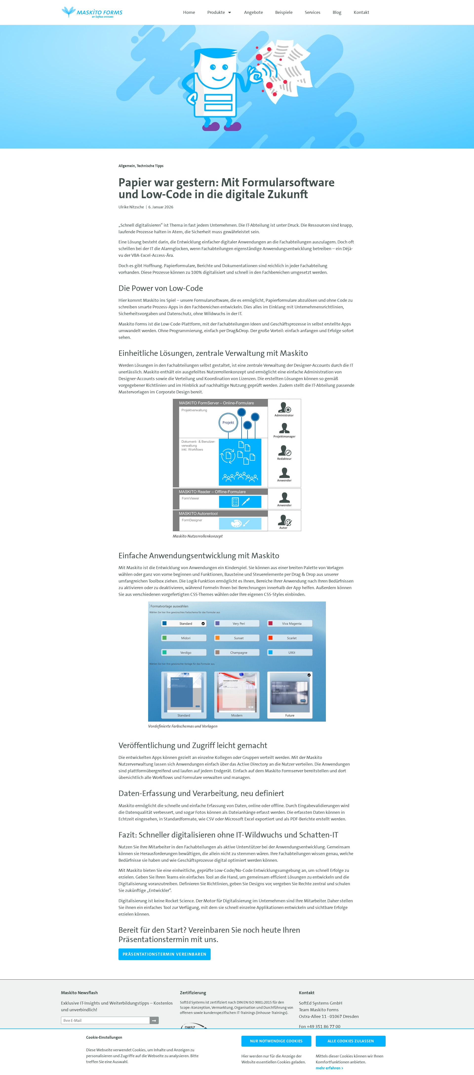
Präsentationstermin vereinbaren (164, 954)
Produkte (216, 12)
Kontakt (361, 12)
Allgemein (126, 165)
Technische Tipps (150, 165)
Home (189, 12)
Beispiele (284, 12)
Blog (337, 12)
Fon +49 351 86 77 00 (319, 1027)
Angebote (253, 12)
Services (312, 12)
